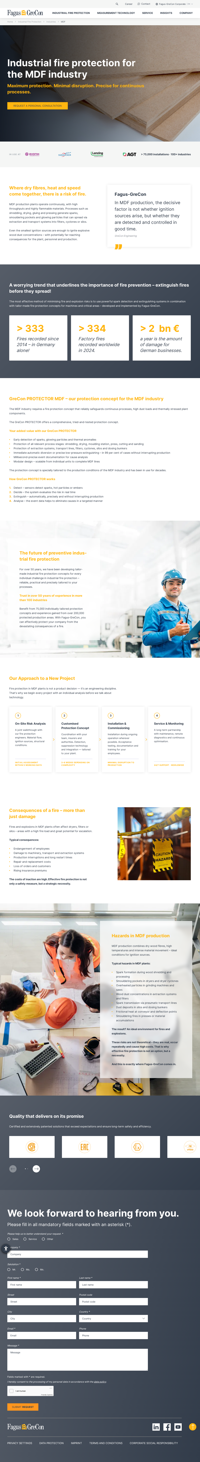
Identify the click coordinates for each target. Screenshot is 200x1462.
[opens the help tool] (5, 1248)
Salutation (13, 1264)
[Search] (117, 4)
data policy (100, 1381)
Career (129, 4)
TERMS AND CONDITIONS (105, 1443)
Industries (51, 21)
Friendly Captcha (47, 1395)
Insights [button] (166, 13)
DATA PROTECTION (51, 1443)
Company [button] (186, 13)
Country (84, 1311)
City (9, 1311)
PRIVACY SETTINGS (19, 1443)
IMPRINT (76, 1443)
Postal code (85, 1294)
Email (11, 1328)
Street (10, 1294)
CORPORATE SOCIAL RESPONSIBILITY (154, 1443)
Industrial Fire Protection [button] (71, 13)
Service (147, 13)
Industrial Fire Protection (29, 21)
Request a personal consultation (37, 105)
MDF (63, 21)
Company (13, 1247)
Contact (145, 4)
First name (13, 1277)
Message (13, 1345)
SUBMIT (23, 1407)
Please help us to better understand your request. (35, 1233)
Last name (85, 1277)
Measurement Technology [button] (116, 13)
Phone (82, 1328)
